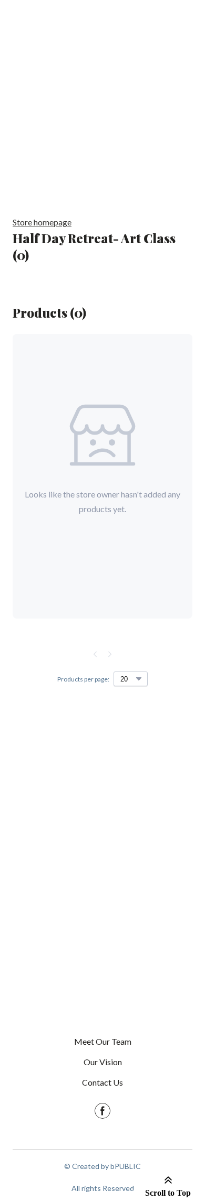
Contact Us (102, 1082)
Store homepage (42, 222)
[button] (102, 1111)
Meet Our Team (102, 1041)
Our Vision (103, 1062)
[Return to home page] (102, 862)
